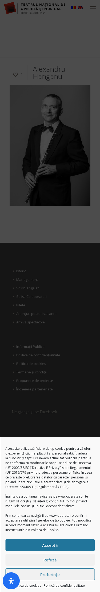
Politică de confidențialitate (64, 585)
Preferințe (50, 574)
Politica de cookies (27, 585)
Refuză (50, 559)
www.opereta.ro (70, 496)
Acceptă (50, 545)
